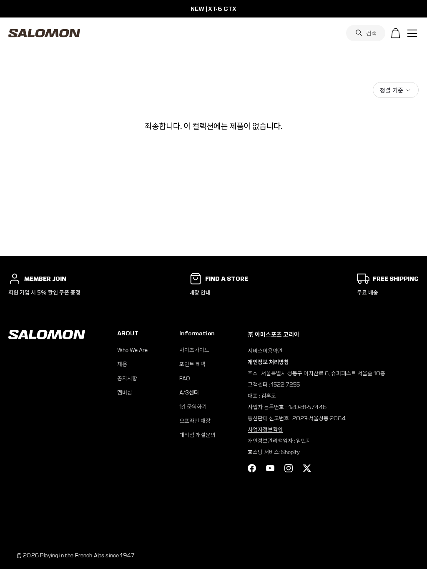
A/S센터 (189, 392)
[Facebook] (252, 468)
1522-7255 (285, 385)
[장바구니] (395, 33)
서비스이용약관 (265, 351)
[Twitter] (307, 468)
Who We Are (132, 350)
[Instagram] (288, 468)
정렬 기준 (391, 90)
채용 (122, 364)
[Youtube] (270, 468)
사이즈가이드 (194, 350)
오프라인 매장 (195, 421)
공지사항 (127, 378)
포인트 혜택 (192, 364)
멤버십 (124, 392)
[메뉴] (412, 33)
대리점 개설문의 (197, 435)
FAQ (184, 378)
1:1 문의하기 (193, 407)
